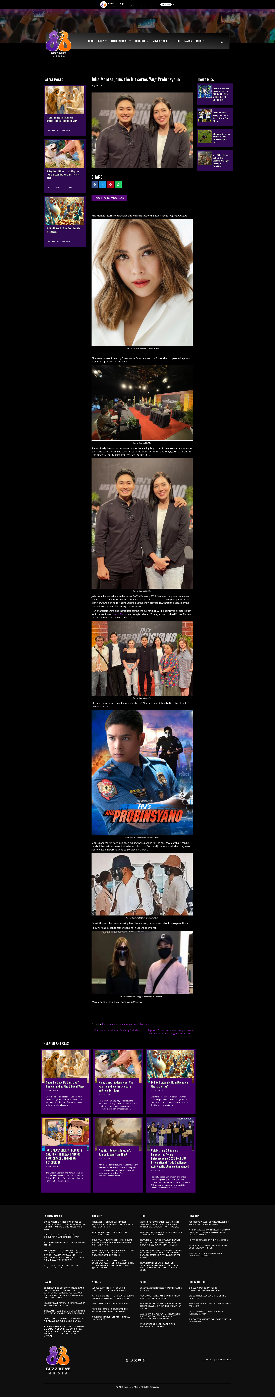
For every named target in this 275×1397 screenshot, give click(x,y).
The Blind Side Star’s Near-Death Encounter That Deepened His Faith (62, 1236)
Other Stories (62, 188)
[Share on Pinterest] (110, 184)
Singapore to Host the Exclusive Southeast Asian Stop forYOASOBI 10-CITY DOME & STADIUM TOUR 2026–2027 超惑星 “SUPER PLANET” (113, 1264)
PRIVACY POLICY (223, 1359)
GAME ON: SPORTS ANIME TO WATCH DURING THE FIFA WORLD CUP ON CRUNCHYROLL (64, 1320)
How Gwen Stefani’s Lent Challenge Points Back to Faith (62, 1266)
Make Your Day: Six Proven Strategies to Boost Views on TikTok (209, 1246)
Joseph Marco (119, 614)
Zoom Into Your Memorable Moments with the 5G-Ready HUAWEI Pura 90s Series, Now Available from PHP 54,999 (159, 1224)
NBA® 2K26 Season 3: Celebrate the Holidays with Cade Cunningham (110, 1310)
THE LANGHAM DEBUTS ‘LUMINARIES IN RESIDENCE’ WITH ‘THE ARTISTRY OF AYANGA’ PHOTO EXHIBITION (112, 1224)
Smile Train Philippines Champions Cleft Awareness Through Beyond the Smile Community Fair (112, 1242)
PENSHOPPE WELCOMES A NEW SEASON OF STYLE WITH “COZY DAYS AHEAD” (209, 1223)
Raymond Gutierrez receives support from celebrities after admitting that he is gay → (170, 1032)
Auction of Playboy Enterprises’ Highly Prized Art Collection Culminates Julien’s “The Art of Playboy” (160, 1316)
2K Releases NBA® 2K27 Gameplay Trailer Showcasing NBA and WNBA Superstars (64, 1312)
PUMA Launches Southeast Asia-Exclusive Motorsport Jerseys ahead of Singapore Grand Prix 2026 (113, 1252)
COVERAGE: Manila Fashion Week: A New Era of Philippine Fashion (160, 1297)
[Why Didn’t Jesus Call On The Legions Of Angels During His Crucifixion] (215, 160)
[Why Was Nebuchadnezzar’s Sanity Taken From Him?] (118, 1155)
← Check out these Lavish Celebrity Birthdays (116, 1030)
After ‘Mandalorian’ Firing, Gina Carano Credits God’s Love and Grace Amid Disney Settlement (209, 1232)
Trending (145, 1024)
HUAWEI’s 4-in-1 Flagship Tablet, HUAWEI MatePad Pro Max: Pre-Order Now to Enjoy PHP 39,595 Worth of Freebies (160, 1242)
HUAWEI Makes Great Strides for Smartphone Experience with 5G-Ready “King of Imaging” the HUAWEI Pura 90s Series (160, 1266)
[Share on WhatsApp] (118, 184)
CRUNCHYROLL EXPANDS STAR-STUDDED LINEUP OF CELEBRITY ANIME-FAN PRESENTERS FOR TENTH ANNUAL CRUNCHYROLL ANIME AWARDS (65, 1225)
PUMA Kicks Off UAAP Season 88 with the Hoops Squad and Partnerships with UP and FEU (160, 1306)
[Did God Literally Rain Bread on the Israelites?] (65, 221)
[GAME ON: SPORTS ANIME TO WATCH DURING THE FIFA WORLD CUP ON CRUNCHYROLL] (215, 94)
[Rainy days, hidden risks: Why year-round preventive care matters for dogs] (65, 166)
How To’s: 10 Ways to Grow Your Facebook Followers (205, 1254)
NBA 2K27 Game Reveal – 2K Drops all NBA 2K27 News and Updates (161, 1233)
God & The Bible (53, 131)
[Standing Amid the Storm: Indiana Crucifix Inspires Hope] (215, 138)
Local (136, 1024)
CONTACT (208, 1359)
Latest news (65, 131)
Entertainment (110, 1024)
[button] (127, 1360)
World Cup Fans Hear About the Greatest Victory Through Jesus (109, 1289)
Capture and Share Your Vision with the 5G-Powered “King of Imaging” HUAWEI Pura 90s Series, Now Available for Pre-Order (161, 1254)
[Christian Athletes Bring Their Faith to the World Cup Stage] (215, 117)
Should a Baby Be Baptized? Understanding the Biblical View (206, 1289)
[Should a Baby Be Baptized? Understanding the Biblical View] (65, 110)
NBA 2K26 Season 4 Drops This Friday (110, 1304)
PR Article (72, 188)
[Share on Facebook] (95, 184)
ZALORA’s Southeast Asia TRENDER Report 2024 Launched (157, 1325)
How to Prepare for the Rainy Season (208, 1240)
